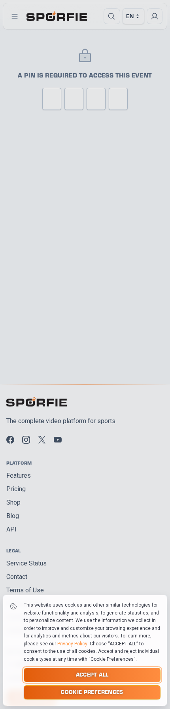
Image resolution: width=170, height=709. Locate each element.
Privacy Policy (72, 644)
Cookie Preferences (92, 692)
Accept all (92, 674)
